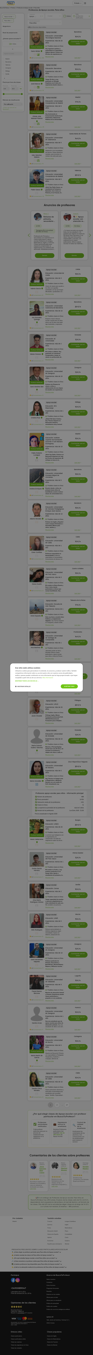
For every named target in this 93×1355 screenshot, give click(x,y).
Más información (48, 678)
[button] (46, 681)
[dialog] (46, 677)
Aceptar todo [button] (69, 686)
